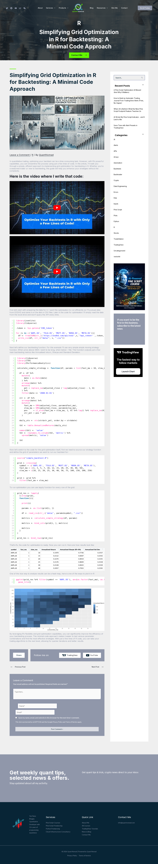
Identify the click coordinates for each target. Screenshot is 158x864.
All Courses (86, 826)
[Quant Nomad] (78, 8)
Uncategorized (119, 251)
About (40, 8)
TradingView (118, 245)
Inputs (116, 204)
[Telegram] (11, 8)
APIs (115, 151)
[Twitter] (7, 8)
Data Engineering (120, 186)
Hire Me (114, 8)
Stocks (116, 233)
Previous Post (17, 667)
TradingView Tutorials (90, 829)
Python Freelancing (53, 829)
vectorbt (117, 257)
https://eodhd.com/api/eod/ (59, 336)
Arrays (116, 157)
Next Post (98, 667)
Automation (118, 163)
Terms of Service (71, 722)
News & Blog (86, 832)
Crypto (116, 180)
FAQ (115, 198)
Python (116, 221)
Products (62, 8)
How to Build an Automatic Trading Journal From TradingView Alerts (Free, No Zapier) (129, 100)
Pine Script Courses (53, 823)
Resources (101, 8)
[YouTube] (16, 8)
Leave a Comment (20, 155)
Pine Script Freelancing (54, 826)
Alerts (116, 145)
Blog (91, 8)
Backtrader (118, 174)
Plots (115, 215)
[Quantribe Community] (24, 8)
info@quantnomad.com (126, 823)
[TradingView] (20, 8)
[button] (145, 8)
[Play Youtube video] (57, 207)
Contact (124, 8)
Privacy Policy (57, 722)
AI (114, 139)
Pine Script (118, 210)
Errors (116, 192)
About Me (85, 823)
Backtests (117, 169)
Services (49, 8)
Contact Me (86, 835)
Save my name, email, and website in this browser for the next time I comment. (48, 718)
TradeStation (119, 239)
